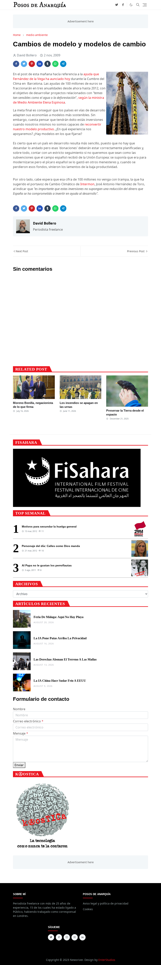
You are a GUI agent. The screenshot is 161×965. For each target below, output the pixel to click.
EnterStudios (106, 960)
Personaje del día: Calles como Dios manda (51, 546)
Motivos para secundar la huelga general (49, 526)
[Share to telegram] (63, 64)
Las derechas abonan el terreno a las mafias (65, 659)
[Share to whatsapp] (55, 64)
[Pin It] (32, 64)
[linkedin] (82, 937)
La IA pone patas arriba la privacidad (60, 638)
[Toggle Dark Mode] (131, 5)
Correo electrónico (28, 721)
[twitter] (116, 4)
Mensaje (20, 733)
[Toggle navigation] (144, 5)
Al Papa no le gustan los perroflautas (47, 565)
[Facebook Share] (16, 64)
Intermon (87, 184)
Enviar (19, 765)
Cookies (88, 909)
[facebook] (123, 4)
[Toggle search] (137, 4)
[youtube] (74, 937)
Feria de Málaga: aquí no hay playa (58, 617)
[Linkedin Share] (40, 64)
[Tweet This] (24, 64)
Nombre (19, 709)
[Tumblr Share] (47, 64)
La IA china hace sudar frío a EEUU (60, 680)
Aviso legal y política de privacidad (105, 903)
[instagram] (67, 937)
